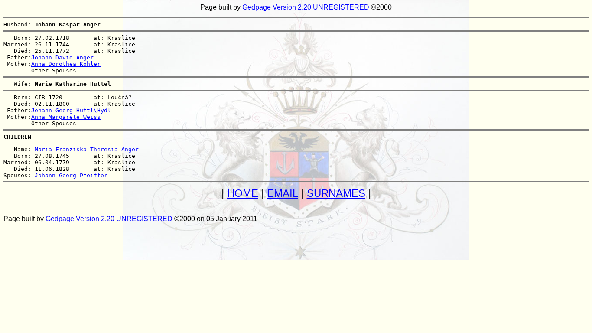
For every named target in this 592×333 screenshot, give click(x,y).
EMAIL (282, 193)
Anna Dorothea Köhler (66, 64)
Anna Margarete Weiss (66, 117)
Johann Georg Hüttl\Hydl (71, 110)
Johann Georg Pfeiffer (71, 175)
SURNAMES (336, 193)
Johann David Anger (62, 57)
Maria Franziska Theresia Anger (87, 149)
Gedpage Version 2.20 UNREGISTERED (305, 7)
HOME (242, 193)
